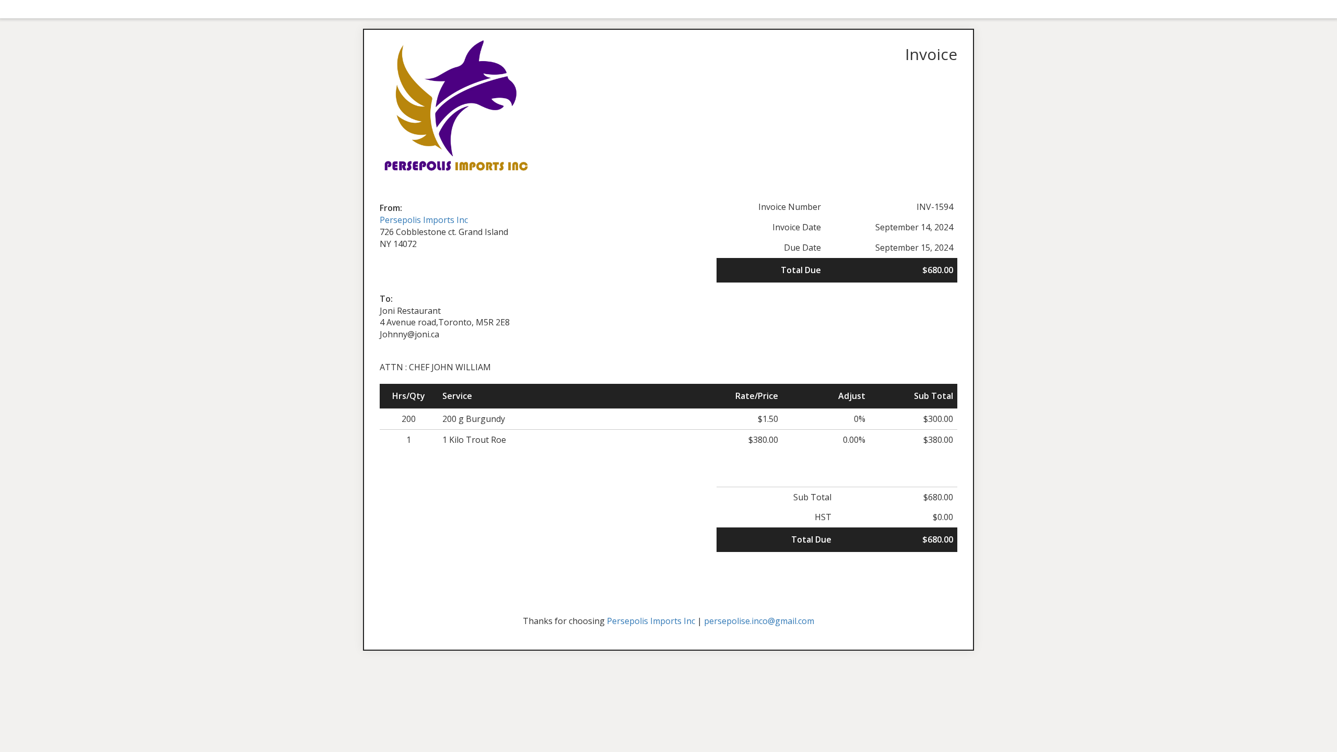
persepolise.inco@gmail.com (759, 621)
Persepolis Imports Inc (424, 220)
